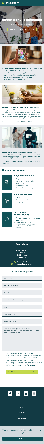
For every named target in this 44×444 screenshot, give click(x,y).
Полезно (22, 424)
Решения (22, 413)
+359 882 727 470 (23, 262)
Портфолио (22, 418)
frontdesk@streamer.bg (23, 264)
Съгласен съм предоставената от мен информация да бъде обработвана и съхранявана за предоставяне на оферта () (24, 355)
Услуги (22, 407)
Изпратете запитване (22, 29)
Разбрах (24, 439)
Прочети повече (30, 357)
